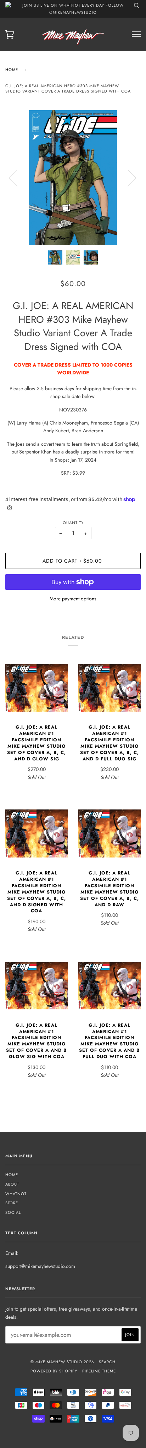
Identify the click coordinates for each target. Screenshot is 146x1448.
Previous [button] (17, 177)
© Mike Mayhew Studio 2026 (62, 1362)
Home (11, 69)
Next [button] (128, 177)
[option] (73, 177)
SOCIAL (13, 1212)
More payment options (73, 598)
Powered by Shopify (53, 1371)
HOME (11, 1174)
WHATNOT (16, 1194)
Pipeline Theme (99, 1371)
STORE (11, 1203)
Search (107, 1362)
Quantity (73, 523)
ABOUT (12, 1184)
